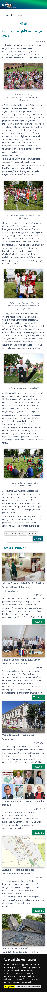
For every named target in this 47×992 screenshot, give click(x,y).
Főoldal (8, 15)
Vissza (38, 539)
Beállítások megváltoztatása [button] (28, 986)
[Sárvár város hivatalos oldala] (9, 4)
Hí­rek (19, 15)
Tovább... (38, 622)
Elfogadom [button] (9, 986)
